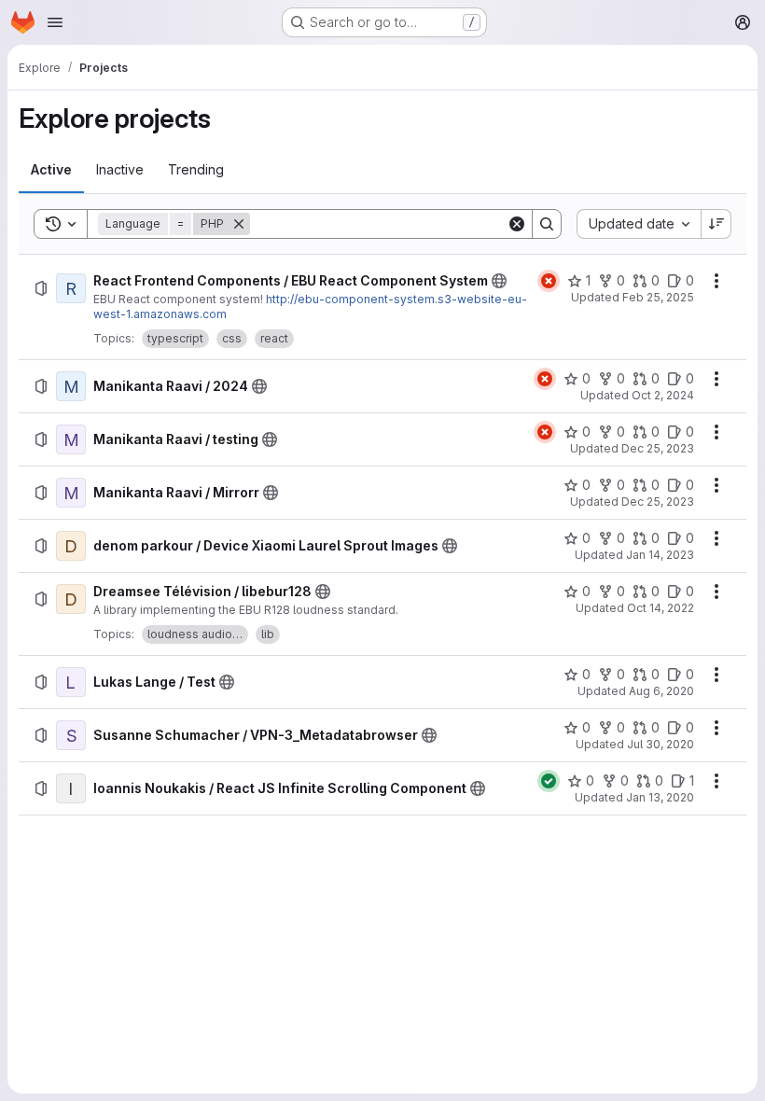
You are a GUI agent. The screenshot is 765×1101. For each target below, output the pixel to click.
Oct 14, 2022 (660, 608)
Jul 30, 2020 (660, 744)
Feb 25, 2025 (658, 297)
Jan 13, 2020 (660, 797)
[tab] (51, 169)
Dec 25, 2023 (657, 448)
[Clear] (517, 224)
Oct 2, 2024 (663, 395)
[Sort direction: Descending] (716, 224)
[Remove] (239, 224)
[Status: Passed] (548, 781)
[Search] (547, 224)
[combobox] (639, 224)
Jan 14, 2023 (660, 555)
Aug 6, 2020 (661, 691)
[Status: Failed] (548, 281)
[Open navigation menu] (55, 22)
